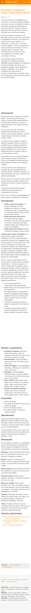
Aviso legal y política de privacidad (17, 579)
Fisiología (24, 592)
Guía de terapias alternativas (13, 525)
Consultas (17, 589)
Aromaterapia (11, 596)
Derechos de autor (11, 581)
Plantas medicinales (6, 594)
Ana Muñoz (8, 17)
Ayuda (3, 581)
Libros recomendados (13, 600)
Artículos (12, 587)
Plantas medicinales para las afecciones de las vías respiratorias (17, 518)
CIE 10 (26, 600)
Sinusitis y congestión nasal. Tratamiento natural (15, 11)
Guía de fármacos (20, 596)
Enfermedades (17, 592)
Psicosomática (18, 587)
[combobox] (24, 2)
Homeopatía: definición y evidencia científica (15, 522)
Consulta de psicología (14, 598)
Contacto (3, 579)
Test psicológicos (9, 589)
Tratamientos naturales (18, 594)
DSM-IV (21, 600)
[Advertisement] (15, 95)
